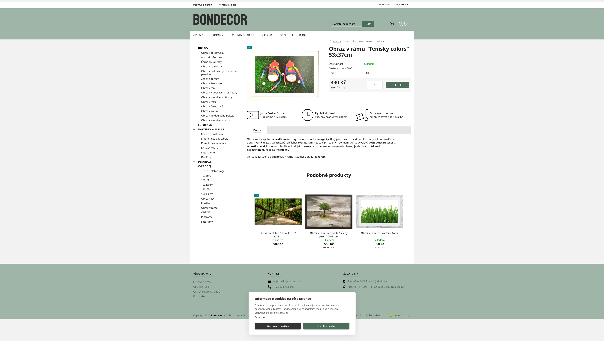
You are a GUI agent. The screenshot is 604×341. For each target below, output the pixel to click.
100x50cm (207, 175)
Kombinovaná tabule (213, 143)
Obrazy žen (208, 88)
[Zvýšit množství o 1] (380, 85)
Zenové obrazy (210, 79)
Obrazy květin (209, 111)
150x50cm (207, 184)
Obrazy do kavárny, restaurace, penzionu (219, 72)
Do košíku (397, 85)
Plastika (205, 203)
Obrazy (203, 48)
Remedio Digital (377, 315)
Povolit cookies (326, 326)
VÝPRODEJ (204, 166)
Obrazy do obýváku (212, 52)
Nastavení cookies (278, 326)
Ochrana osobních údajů (206, 291)
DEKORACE (205, 161)
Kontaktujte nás (227, 4)
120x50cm (207, 180)
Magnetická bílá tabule (214, 138)
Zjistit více (260, 317)
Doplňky (206, 157)
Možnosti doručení (340, 68)
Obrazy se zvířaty (211, 66)
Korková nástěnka (212, 134)
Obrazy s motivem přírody (216, 97)
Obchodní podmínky (204, 286)
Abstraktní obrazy (211, 57)
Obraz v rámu (209, 207)
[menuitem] (198, 35)
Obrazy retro (209, 102)
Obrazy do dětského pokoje (217, 115)
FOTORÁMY (205, 125)
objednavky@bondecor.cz (287, 281)
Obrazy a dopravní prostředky (219, 92)
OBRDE (205, 212)
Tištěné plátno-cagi (212, 171)
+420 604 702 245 (283, 286)
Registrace (402, 4)
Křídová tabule (210, 148)
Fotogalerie (208, 152)
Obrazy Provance (211, 83)
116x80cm (207, 189)
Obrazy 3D (207, 198)
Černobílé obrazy (211, 62)
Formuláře (199, 296)
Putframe (207, 217)
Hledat (368, 23)
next (408, 224)
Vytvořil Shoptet (402, 315)
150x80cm (207, 194)
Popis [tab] (257, 130)
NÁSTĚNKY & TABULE (211, 129)
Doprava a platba (202, 4)
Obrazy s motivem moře (215, 120)
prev (249, 224)
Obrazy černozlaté (212, 106)
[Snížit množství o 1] (369, 85)
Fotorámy (207, 221)
